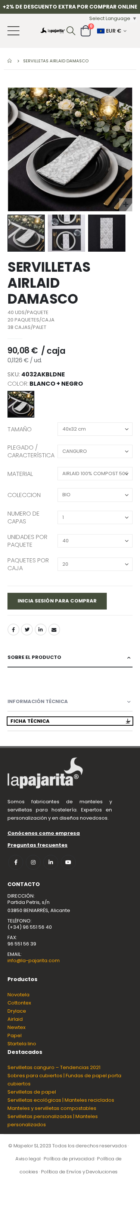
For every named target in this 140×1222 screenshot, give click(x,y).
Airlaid (15, 1019)
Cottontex (19, 1002)
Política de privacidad (69, 1158)
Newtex (16, 1027)
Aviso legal (27, 1158)
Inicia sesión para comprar (57, 600)
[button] (125, 204)
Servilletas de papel (31, 1091)
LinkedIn (41, 629)
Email (54, 629)
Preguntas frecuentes (37, 845)
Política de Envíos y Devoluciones (79, 1171)
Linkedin (50, 862)
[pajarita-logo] (52, 30)
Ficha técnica (30, 721)
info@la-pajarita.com (33, 960)
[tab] (70, 657)
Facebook (13, 629)
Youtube (68, 862)
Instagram (33, 862)
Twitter (27, 629)
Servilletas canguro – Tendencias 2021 (53, 1067)
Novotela (18, 994)
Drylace (16, 1010)
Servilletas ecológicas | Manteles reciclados (60, 1100)
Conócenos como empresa (43, 833)
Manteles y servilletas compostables (51, 1108)
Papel (14, 1035)
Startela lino (21, 1043)
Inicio (10, 61)
